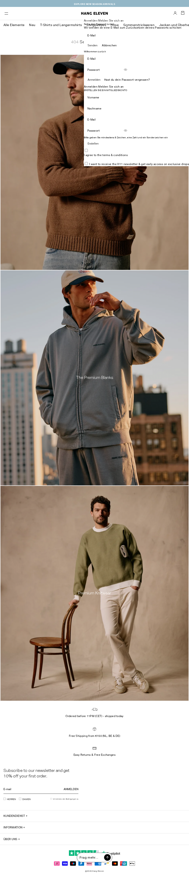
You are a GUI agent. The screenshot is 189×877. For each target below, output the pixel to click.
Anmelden (94, 79)
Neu (32, 25)
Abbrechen (109, 45)
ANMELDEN (71, 789)
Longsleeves (96, 25)
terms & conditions (114, 155)
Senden (92, 45)
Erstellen (93, 143)
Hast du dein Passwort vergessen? (127, 79)
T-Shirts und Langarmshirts (61, 25)
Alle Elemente (13, 25)
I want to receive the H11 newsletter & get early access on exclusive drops (139, 164)
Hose (115, 25)
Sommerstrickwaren (138, 25)
